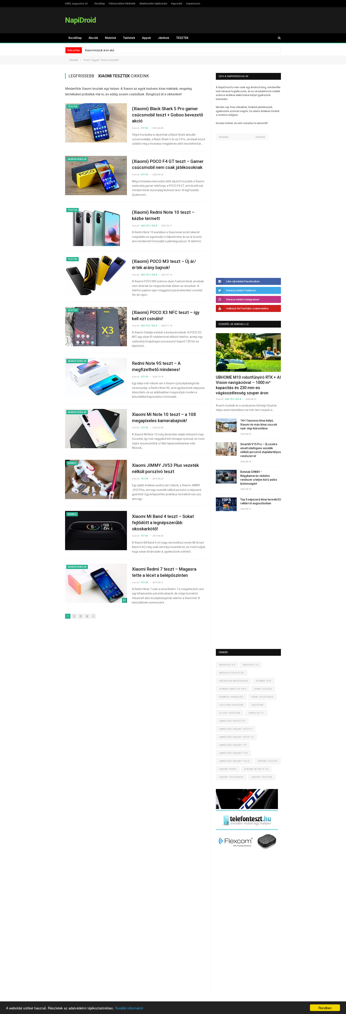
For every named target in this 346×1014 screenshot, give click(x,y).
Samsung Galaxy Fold (234, 761)
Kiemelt (72, 463)
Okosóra (257, 705)
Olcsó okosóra (229, 713)
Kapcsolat (176, 3)
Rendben (325, 1007)
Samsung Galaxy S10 (233, 753)
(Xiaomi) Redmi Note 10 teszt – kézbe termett (163, 215)
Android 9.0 (227, 665)
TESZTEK (182, 38)
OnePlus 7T (256, 713)
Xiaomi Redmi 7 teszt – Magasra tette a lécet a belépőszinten (164, 572)
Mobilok (110, 38)
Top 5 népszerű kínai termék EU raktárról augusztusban (260, 501)
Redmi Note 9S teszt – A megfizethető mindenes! (156, 366)
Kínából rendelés (231, 697)
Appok (146, 38)
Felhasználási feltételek (122, 3)
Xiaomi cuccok (268, 761)
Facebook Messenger (233, 681)
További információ (129, 1007)
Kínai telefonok (262, 697)
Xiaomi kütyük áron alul (99, 50)
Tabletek (129, 38)
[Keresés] (277, 38)
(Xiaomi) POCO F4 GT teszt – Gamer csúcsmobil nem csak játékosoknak (168, 164)
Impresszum (193, 3)
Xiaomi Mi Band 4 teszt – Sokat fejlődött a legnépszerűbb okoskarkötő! (163, 522)
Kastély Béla (149, 225)
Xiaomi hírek (227, 769)
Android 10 (250, 665)
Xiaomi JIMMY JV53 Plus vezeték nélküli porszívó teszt (165, 468)
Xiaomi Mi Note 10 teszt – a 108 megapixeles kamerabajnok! (164, 417)
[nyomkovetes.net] (248, 850)
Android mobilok (77, 159)
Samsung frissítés (232, 721)
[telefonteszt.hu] (247, 829)
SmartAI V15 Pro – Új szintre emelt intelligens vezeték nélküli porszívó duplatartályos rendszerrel (260, 450)
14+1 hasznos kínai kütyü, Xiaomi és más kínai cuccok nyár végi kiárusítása (258, 424)
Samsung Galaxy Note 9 (235, 729)
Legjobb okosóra (231, 705)
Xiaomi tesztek (261, 777)
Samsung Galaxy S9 (232, 745)
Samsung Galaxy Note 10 (236, 737)
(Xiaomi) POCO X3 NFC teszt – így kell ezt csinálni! (165, 315)
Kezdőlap (100, 3)
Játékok (163, 38)
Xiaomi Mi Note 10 (256, 769)
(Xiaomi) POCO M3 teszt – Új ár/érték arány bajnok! (164, 264)
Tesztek (72, 106)
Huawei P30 (263, 681)
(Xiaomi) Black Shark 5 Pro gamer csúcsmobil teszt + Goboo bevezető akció (167, 115)
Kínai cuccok (263, 689)
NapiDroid (80, 20)
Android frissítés (231, 673)
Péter (144, 128)
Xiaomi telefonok (231, 777)
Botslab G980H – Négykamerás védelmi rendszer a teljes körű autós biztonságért (258, 477)
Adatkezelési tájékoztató (153, 3)
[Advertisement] (246, 209)
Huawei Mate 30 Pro (232, 689)
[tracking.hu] (247, 808)
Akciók (93, 38)
